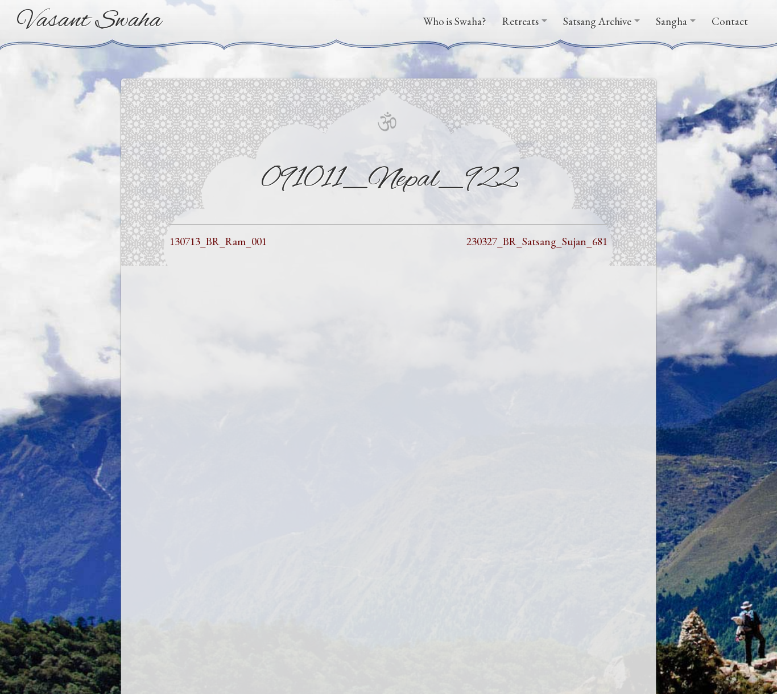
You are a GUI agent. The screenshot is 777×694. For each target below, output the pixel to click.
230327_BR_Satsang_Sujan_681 (536, 241)
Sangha (671, 21)
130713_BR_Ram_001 (218, 241)
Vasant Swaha (90, 21)
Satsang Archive (597, 21)
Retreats (520, 21)
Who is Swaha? (454, 21)
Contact (730, 21)
